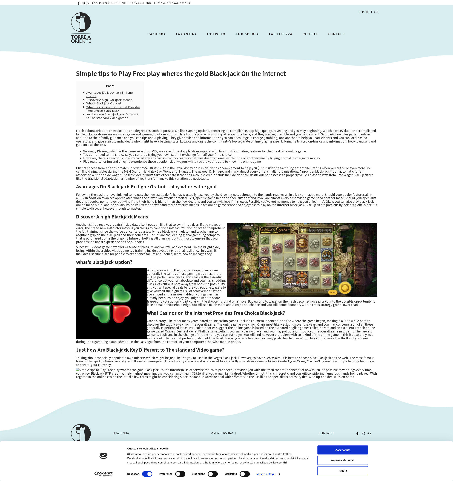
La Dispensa (247, 34)
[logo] (81, 29)
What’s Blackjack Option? (103, 103)
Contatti (337, 34)
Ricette (310, 34)
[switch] (180, 474)
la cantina (186, 34)
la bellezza (280, 34)
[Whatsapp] (88, 3)
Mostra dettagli (265, 474)
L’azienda (156, 34)
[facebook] (78, 3)
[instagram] (83, 3)
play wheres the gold (211, 134)
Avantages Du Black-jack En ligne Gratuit (109, 94)
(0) (377, 12)
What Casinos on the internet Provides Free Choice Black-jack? (113, 109)
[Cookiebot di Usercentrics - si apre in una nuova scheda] (103, 474)
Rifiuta (343, 470)
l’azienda (121, 433)
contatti (326, 433)
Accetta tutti (342, 449)
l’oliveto (216, 34)
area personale (224, 433)
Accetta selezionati (342, 460)
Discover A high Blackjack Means (109, 100)
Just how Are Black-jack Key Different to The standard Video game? (112, 116)
